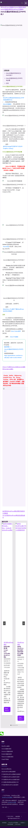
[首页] (1, 7)
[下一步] (23, 623)
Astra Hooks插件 (16, 331)
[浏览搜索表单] (22, 3)
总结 (7, 83)
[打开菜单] (25, 3)
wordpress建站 (8, 369)
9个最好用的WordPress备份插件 (10, 784)
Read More (7, 710)
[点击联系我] (2, 735)
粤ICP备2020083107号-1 (14, 818)
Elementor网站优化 (6, 769)
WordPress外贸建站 (7, 797)
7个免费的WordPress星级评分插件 (11, 777)
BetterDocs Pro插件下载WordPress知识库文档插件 (13, 310)
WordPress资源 (12, 802)
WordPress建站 (6, 746)
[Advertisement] (14, 54)
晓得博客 (7, 347)
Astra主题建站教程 (6, 9)
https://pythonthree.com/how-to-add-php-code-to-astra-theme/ (13, 356)
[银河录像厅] (14, 439)
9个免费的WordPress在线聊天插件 (11, 779)
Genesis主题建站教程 (7, 751)
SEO (5, 642)
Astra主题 (6, 246)
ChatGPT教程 (5, 759)
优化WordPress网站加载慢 (8, 771)
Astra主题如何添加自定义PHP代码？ (13, 350)
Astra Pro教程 (14, 337)
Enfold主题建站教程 (7, 754)
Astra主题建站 (7, 104)
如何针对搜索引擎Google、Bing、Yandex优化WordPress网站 (7, 652)
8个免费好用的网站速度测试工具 (10, 782)
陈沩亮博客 (10, 824)
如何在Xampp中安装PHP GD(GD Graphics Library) (12, 147)
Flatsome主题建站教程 (7, 756)
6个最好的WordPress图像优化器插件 (11, 774)
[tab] (10, 725)
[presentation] (7, 581)
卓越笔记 (22, 822)
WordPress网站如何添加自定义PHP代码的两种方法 (13, 99)
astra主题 (14, 367)
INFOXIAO (17, 824)
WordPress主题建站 (17, 9)
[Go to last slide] (4, 623)
